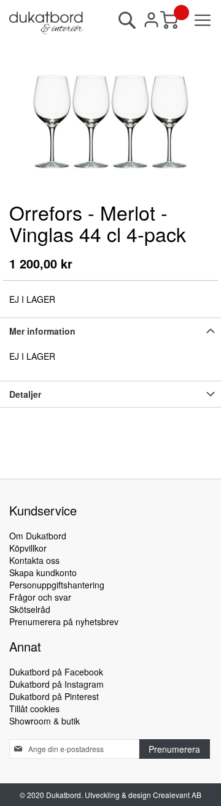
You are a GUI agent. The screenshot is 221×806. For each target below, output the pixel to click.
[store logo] (46, 23)
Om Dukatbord (37, 536)
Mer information (42, 331)
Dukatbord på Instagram (56, 684)
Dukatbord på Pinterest (54, 696)
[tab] (110, 330)
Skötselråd (29, 609)
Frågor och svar (40, 597)
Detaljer (25, 394)
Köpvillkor (28, 548)
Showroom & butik (44, 721)
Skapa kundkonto (43, 572)
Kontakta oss (34, 560)
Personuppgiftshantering (56, 585)
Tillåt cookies (34, 708)
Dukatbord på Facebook (56, 672)
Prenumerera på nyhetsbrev (63, 621)
